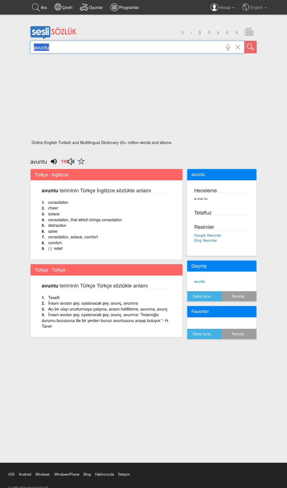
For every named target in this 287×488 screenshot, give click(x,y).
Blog (87, 474)
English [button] (257, 7)
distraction (57, 225)
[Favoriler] (79, 164)
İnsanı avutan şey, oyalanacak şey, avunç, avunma (93, 303)
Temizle (238, 296)
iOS (11, 474)
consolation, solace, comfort (73, 237)
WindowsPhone (66, 474)
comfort (55, 242)
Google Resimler (207, 235)
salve (52, 231)
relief (58, 248)
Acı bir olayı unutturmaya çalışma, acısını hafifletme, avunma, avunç (108, 309)
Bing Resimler (205, 240)
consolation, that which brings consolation (85, 219)
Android (25, 474)
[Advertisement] (143, 98)
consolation (58, 202)
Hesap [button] (225, 7)
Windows (42, 474)
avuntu (199, 281)
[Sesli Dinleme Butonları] (67, 163)
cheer (53, 208)
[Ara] (250, 47)
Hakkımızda (104, 474)
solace (54, 213)
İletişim (124, 474)
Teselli (53, 297)
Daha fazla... (203, 296)
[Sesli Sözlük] (53, 38)
